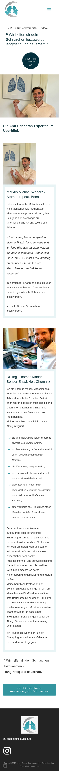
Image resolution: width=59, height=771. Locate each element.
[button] (5, 766)
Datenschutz (25, 766)
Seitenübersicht (48, 763)
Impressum (35, 766)
